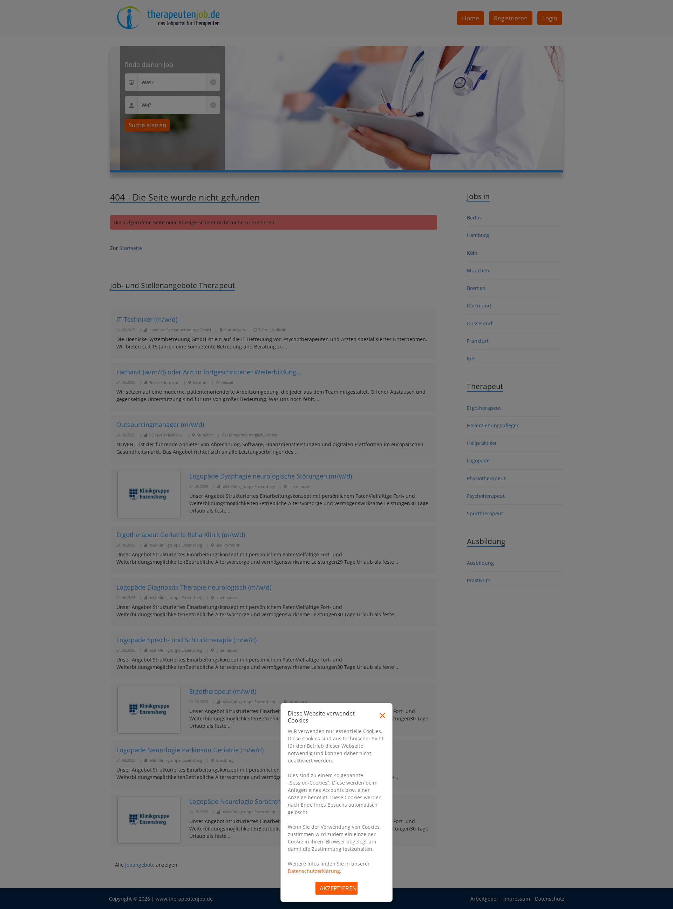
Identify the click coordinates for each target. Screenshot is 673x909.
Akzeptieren (338, 888)
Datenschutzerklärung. (314, 871)
